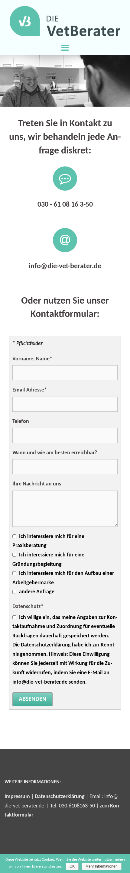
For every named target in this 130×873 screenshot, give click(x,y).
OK (72, 866)
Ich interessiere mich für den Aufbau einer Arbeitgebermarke (63, 578)
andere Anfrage (36, 592)
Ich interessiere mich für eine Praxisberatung (48, 541)
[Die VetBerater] (65, 21)
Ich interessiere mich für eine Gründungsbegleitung (48, 559)
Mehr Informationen (102, 866)
